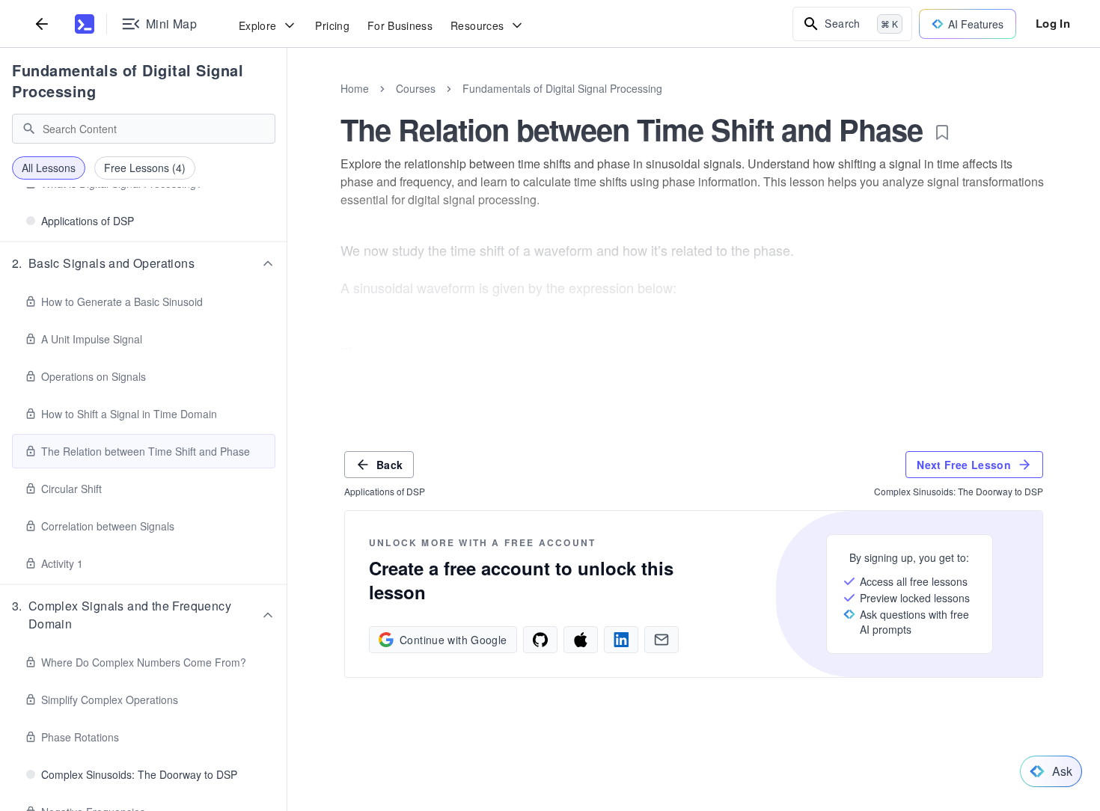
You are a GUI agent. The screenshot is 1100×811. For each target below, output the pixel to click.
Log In (1053, 23)
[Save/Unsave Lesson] (942, 132)
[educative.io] (84, 24)
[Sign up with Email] (661, 639)
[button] (143, 263)
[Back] (42, 23)
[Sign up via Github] (540, 639)
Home (354, 88)
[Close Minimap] (287, 105)
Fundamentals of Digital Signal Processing (127, 80)
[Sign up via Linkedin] (621, 639)
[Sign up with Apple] (580, 639)
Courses (416, 88)
